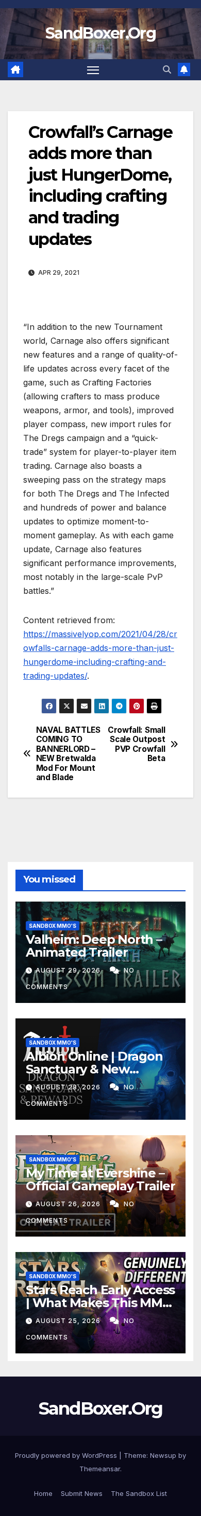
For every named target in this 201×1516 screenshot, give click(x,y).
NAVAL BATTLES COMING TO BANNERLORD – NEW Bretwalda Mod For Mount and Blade (68, 754)
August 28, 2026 (69, 1087)
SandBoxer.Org (100, 33)
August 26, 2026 (69, 1204)
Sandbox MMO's (52, 926)
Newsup (163, 1455)
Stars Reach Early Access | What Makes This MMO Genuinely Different (100, 1302)
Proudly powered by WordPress (67, 1455)
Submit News (82, 1493)
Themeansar (99, 1469)
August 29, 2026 (69, 970)
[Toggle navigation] (93, 70)
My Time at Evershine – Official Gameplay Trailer (100, 1179)
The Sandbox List (139, 1493)
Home (43, 1493)
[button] (167, 69)
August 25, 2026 (69, 1321)
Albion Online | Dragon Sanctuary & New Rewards (94, 1069)
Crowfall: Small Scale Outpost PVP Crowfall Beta (136, 744)
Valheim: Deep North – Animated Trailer (94, 946)
